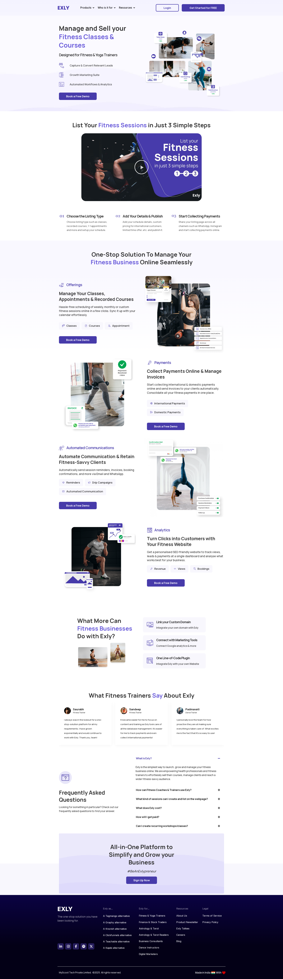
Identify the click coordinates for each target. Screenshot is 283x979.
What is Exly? (144, 758)
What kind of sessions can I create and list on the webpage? (172, 799)
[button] (141, 167)
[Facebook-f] (76, 946)
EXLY (63, 7)
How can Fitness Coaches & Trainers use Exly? (163, 790)
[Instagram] (68, 946)
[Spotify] (83, 946)
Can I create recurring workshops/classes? (162, 826)
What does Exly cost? (149, 808)
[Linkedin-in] (60, 946)
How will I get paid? (147, 817)
